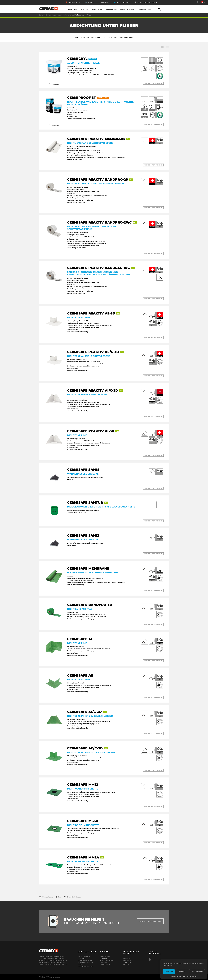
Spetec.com (127, 962)
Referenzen (111, 9)
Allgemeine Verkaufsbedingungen (107, 959)
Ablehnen (182, 972)
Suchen (159, 9)
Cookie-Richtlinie (175, 976)
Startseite (48, 9)
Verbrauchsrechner (74, 2)
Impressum (103, 962)
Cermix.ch (53, 950)
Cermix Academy (145, 9)
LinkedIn (198, 3)
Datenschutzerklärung (189, 976)
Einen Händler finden (123, 2)
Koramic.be (127, 958)
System (48, 15)
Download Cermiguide (85, 966)
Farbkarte (91, 2)
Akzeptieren (168, 972)
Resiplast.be (127, 960)
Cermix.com (127, 964)
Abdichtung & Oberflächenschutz (63, 15)
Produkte (72, 9)
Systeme (84, 9)
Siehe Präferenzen (197, 972)
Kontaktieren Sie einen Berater (147, 2)
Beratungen (97, 9)
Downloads (105, 2)
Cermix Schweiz (127, 9)
